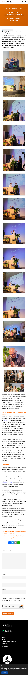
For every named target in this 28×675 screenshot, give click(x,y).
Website (4, 589)
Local (21, 8)
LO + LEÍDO (5, 646)
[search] (22, 2)
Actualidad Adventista (11, 8)
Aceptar (4, 672)
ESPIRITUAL (5, 637)
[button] (25, 2)
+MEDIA (4, 645)
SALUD (3, 639)
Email (3, 582)
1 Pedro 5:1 (6, 420)
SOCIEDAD (4, 643)
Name (4, 574)
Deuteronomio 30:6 (7, 482)
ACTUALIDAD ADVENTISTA (9, 641)
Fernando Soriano (14, 18)
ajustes (13, 669)
